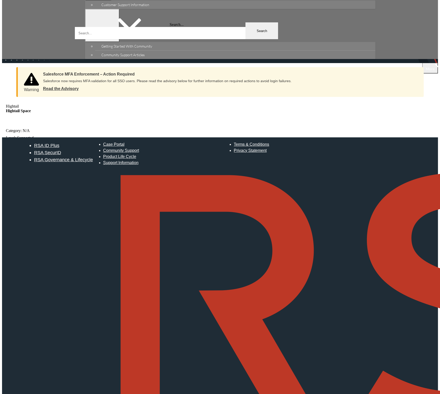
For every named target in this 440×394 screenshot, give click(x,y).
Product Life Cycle (119, 156)
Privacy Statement (250, 150)
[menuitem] (235, 5)
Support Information (121, 162)
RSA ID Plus (46, 145)
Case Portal (114, 144)
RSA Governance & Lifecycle (63, 159)
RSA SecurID (47, 152)
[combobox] (176, 33)
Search (262, 31)
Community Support (121, 150)
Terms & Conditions (251, 144)
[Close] (415, 72)
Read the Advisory (61, 88)
